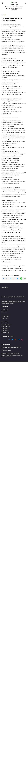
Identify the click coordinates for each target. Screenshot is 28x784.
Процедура (5, 316)
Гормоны (4, 312)
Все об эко (5, 309)
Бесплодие (5, 322)
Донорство (5, 330)
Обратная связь (6, 350)
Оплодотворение (7, 324)
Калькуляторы (6, 332)
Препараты (5, 318)
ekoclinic (14, 4)
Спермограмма (6, 314)
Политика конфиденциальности (11, 347)
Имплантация (6, 326)
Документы (5, 328)
